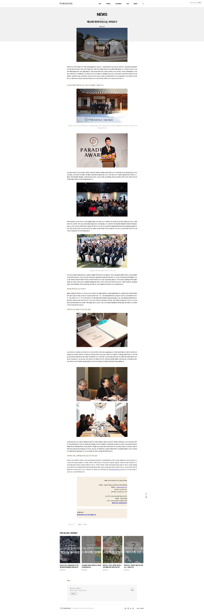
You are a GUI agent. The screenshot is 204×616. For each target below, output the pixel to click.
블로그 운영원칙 (140, 608)
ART (100, 3)
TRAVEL (108, 3)
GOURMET (118, 3)
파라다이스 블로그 (75, 588)
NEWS (135, 3)
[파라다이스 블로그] (66, 3)
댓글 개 (68, 580)
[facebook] (130, 608)
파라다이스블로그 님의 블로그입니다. (78, 590)
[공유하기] (72, 524)
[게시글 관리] (74, 524)
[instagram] (125, 608)
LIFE (127, 3)
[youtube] (128, 608)
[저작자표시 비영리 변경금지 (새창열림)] (85, 524)
